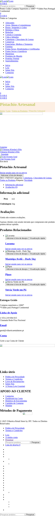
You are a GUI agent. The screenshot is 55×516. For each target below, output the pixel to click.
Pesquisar (30, 6)
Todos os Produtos (20, 111)
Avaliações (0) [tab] (11, 187)
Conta (3, 335)
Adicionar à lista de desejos (11, 175)
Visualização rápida (37, 238)
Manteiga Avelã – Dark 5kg (20, 259)
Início (2, 111)
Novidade (28, 180)
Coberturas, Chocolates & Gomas (37, 178)
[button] (6, 510)
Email (3, 325)
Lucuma (10, 243)
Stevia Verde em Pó (15, 289)
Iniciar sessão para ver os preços (13, 173)
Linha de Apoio (8, 312)
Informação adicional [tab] (14, 185)
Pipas (8, 274)
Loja (8, 111)
